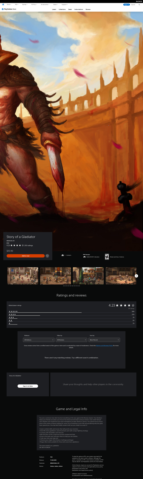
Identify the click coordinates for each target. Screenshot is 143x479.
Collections (62, 9)
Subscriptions (78, 9)
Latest (54, 9)
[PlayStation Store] (9, 9)
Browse (88, 9)
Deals (70, 9)
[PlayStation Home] (3, 4)
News (55, 4)
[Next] (136, 276)
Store (8, 4)
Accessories (44, 4)
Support (64, 4)
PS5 (16, 4)
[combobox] (38, 340)
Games (24, 4)
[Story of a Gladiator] (22, 275)
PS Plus (33, 4)
